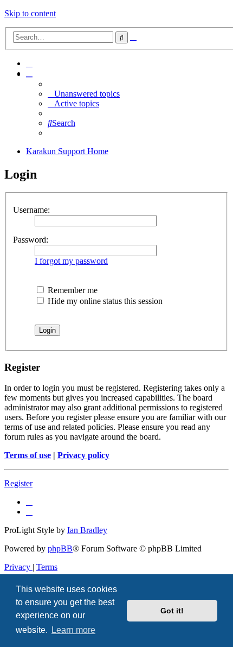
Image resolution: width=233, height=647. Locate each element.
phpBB (60, 548)
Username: (31, 209)
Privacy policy (83, 455)
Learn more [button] (73, 630)
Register (18, 483)
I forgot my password (71, 260)
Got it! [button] (172, 610)
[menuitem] (29, 63)
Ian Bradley (87, 530)
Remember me (72, 290)
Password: (30, 239)
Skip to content (30, 13)
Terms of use (27, 455)
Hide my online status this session (104, 301)
